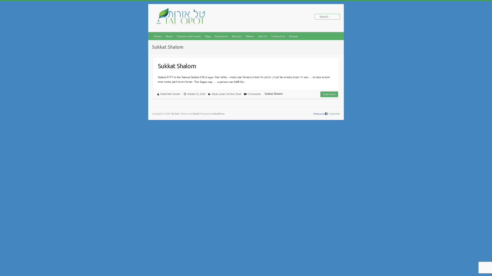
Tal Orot (230, 94)
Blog (207, 36)
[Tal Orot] (181, 18)
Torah (238, 94)
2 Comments (254, 94)
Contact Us (278, 36)
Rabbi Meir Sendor (170, 94)
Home (157, 36)
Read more (329, 94)
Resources (221, 36)
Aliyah (215, 94)
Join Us (262, 36)
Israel (222, 94)
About (169, 36)
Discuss (236, 36)
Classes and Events (189, 36)
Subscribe (334, 114)
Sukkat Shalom (177, 65)
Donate (293, 36)
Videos (250, 36)
